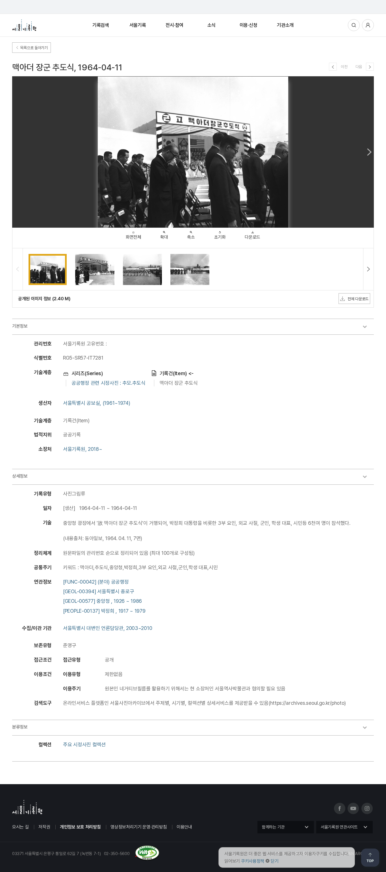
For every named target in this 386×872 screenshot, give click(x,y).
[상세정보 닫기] (367, 477)
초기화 (220, 237)
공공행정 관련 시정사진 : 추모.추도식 (108, 383)
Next (369, 152)
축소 (191, 237)
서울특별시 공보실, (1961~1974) (96, 403)
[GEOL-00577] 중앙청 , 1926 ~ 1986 (102, 601)
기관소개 (285, 25)
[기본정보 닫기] (367, 327)
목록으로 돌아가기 (33, 47)
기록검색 (100, 25)
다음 (358, 66)
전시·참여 (174, 25)
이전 (344, 66)
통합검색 (354, 25)
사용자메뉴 (368, 25)
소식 (211, 25)
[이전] (333, 67)
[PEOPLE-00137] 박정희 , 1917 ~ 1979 (104, 611)
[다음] (370, 67)
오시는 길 (20, 827)
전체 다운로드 (358, 299)
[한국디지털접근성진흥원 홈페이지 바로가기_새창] (85, 858)
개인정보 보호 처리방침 (80, 827)
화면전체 (133, 237)
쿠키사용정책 (252, 861)
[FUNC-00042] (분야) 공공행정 (96, 582)
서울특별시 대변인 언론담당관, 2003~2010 (107, 628)
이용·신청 (248, 25)
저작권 (44, 827)
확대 (164, 237)
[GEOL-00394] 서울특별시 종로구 (98, 591)
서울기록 (137, 25)
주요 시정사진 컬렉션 (84, 744)
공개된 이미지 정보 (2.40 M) (44, 298)
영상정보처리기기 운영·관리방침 (138, 827)
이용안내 (184, 827)
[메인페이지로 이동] (24, 25)
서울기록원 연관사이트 (339, 827)
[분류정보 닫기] (367, 728)
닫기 (274, 861)
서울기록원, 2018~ (82, 449)
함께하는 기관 (273, 827)
